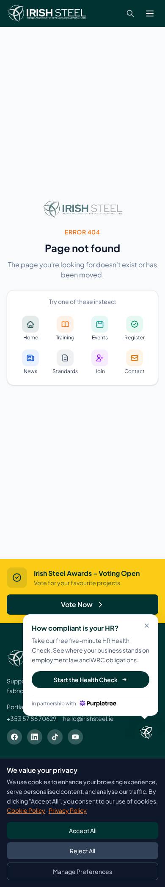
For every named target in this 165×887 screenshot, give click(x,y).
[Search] (130, 13)
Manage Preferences (82, 871)
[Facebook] (14, 737)
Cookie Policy (26, 810)
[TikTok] (55, 737)
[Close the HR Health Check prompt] (146, 733)
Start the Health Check (86, 679)
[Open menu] (149, 13)
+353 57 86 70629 (31, 718)
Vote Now (77, 604)
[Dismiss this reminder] (147, 625)
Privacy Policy (68, 810)
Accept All (82, 830)
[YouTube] (75, 737)
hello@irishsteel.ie (88, 718)
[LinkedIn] (34, 737)
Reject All (82, 851)
